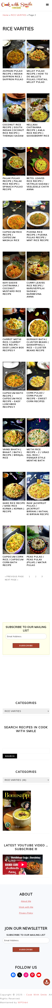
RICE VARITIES (18, 15)
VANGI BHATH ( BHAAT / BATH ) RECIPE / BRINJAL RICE (13, 453)
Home (6, 15)
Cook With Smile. (37, 994)
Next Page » (11, 580)
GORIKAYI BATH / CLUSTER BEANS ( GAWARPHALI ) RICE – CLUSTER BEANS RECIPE (38, 345)
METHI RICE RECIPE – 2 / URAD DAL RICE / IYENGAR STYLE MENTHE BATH (38, 455)
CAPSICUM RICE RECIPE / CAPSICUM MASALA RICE (12, 236)
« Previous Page (14, 576)
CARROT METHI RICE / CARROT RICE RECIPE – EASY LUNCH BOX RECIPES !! (13, 345)
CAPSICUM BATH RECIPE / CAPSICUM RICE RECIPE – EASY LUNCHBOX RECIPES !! (13, 400)
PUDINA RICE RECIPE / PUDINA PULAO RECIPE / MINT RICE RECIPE (38, 236)
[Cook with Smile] (17, 8)
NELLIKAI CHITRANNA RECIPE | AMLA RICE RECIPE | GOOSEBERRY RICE (38, 130)
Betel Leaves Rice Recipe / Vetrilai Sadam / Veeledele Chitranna (38, 184)
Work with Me (26, 907)
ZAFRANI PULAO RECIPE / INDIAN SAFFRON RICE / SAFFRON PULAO (13, 75)
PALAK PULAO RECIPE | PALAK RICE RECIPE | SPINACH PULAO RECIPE (13, 184)
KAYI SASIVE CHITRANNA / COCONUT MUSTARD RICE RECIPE (12, 288)
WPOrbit (23, 1002)
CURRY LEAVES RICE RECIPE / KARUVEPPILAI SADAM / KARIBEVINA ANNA (36, 289)
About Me (26, 901)
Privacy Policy (26, 913)
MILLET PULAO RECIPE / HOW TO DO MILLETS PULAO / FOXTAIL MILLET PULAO (37, 76)
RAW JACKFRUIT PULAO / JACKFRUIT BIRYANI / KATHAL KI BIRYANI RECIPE (38, 509)
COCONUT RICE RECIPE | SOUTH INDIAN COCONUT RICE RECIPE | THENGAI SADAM (13, 130)
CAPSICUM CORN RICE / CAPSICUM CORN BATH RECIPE (13, 560)
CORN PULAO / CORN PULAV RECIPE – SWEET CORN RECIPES (37, 396)
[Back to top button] (46, 983)
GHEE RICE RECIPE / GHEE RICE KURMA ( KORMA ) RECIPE (14, 507)
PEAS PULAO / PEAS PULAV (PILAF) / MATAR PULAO (37, 560)
